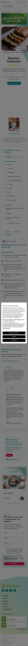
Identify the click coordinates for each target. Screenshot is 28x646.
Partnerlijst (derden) (6, 328)
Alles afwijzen (14, 340)
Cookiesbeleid (16, 317)
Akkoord (14, 336)
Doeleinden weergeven (14, 332)
